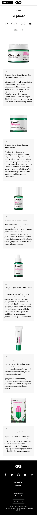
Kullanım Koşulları (18, 495)
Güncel (18, 11)
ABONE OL (7, 2)
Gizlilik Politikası (18, 493)
